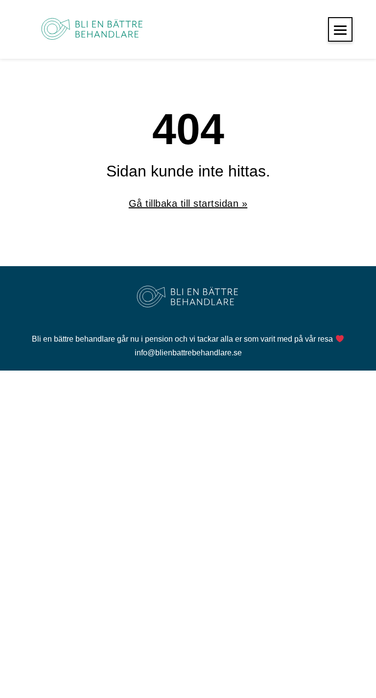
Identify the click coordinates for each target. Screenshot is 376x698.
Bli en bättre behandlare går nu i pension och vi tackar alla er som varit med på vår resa (183, 339)
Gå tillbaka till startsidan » (188, 203)
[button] (340, 29)
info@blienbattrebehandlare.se (188, 353)
